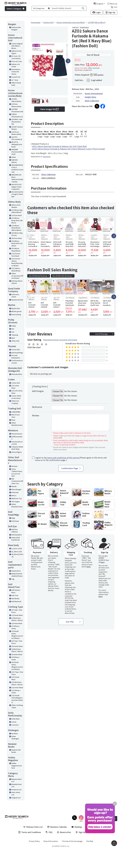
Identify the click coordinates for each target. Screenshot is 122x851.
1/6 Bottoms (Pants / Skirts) (17, 650)
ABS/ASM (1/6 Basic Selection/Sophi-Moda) (17, 178)
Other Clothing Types (17, 706)
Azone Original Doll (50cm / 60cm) (17, 45)
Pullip (13, 326)
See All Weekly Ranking (38, 276)
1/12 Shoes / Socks (15, 691)
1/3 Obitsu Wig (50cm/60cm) (16, 211)
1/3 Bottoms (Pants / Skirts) (17, 619)
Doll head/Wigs (17, 352)
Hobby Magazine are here (16, 765)
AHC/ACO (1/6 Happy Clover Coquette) (16, 186)
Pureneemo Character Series (15, 71)
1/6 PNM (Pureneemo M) (17, 110)
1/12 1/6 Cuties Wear (17, 392)
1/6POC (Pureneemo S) (17, 115)
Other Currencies (94, 68)
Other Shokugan (15, 737)
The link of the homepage (72, 841)
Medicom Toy (16, 498)
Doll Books (15, 598)
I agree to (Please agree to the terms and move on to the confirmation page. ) (71, 458)
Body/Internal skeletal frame (17, 574)
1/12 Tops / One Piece (17, 673)
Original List (16, 797)
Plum (13, 420)
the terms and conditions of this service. (61, 457)
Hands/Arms (16, 571)
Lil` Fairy (14, 80)
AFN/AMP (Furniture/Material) (17, 151)
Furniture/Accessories (17, 361)
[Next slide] (68, 61)
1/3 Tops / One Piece (16, 611)
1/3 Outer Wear (17, 615)
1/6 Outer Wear (17, 646)
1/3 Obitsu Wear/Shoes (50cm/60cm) (16, 227)
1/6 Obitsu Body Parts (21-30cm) (17, 243)
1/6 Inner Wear (16, 654)
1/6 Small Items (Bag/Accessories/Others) (17, 665)
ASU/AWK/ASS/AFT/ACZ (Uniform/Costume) (17, 168)
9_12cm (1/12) (16, 548)
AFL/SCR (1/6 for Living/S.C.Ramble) (17, 194)
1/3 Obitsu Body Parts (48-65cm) (17, 220)
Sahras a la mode (15, 65)
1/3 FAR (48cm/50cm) (16, 100)
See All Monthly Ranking (62, 276)
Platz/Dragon (16, 489)
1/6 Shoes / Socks (15, 658)
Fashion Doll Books (16, 751)
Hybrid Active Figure (16, 52)
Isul (12, 332)
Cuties (13, 722)
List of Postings (101, 334)
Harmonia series (15, 295)
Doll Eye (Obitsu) (14, 530)
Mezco (13, 495)
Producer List (16, 789)
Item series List (15, 793)
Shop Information (50, 841)
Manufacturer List (16, 785)
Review (35, 415)
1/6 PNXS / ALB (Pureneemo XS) (16, 121)
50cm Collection (92, 100)
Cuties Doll (15, 383)
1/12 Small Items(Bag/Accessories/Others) (17, 699)
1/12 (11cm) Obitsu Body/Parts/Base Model (17, 262)
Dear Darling (16, 314)
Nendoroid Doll (17, 300)
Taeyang (14, 335)
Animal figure (16, 452)
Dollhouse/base (16, 437)
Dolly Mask (15, 719)
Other (13, 157)
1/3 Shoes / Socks (15, 627)
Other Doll (15, 341)
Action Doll (15, 349)
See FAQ (70, 621)
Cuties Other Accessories (16, 397)
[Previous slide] (30, 61)
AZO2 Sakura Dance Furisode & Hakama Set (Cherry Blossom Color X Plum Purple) (68, 148)
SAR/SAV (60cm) (14, 161)
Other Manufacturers (17, 424)
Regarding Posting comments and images (60, 340)
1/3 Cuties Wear (15, 386)
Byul (13, 338)
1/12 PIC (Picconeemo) (16, 138)
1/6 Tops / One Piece (16, 642)
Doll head (15, 521)
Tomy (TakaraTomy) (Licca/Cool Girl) (16, 472)
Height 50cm (90, 97)
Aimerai (14, 466)
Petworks (15, 492)
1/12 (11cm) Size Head (15, 254)
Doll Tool (14, 595)
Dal (12, 329)
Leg (12, 579)
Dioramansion (16, 434)
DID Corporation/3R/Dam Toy (17, 481)
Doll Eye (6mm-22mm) (17, 282)
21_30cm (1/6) (16, 551)
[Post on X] (97, 106)
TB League (15, 501)
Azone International (94, 93)
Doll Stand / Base (15, 591)
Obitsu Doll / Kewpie (16, 206)
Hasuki (14, 486)
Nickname (37, 406)
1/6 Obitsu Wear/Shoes (15, 249)
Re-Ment (14, 733)
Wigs (13, 518)
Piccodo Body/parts (15, 356)
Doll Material (16, 601)
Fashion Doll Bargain (16, 28)
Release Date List (16, 780)
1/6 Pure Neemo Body (16, 105)
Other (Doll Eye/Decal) (15, 538)
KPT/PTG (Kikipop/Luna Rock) (16, 144)
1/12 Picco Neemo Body (16, 133)
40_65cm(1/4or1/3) (17, 555)
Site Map (89, 841)
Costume (14, 725)
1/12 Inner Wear (17, 687)
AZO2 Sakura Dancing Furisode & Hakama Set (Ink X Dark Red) (59, 146)
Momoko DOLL (16, 374)
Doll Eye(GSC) (16, 535)
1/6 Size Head (16, 238)
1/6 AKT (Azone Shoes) (17, 128)
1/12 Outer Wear (15, 678)
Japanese (46, 156)
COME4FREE (15, 412)
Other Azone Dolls (16, 84)
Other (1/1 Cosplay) (15, 402)
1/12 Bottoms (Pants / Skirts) (17, 683)
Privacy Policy (34, 841)
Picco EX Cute (16, 61)
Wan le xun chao (15, 415)
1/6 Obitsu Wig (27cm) (16, 234)
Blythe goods (16, 311)
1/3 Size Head (16, 215)
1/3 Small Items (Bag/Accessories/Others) (17, 634)
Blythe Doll (15, 308)
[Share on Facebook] (102, 106)
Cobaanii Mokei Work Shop (17, 448)
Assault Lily (15, 77)
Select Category (14, 8)
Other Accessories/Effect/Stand (17, 275)
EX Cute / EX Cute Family (16, 57)
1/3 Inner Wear (16, 623)
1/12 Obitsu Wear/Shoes (15, 269)
